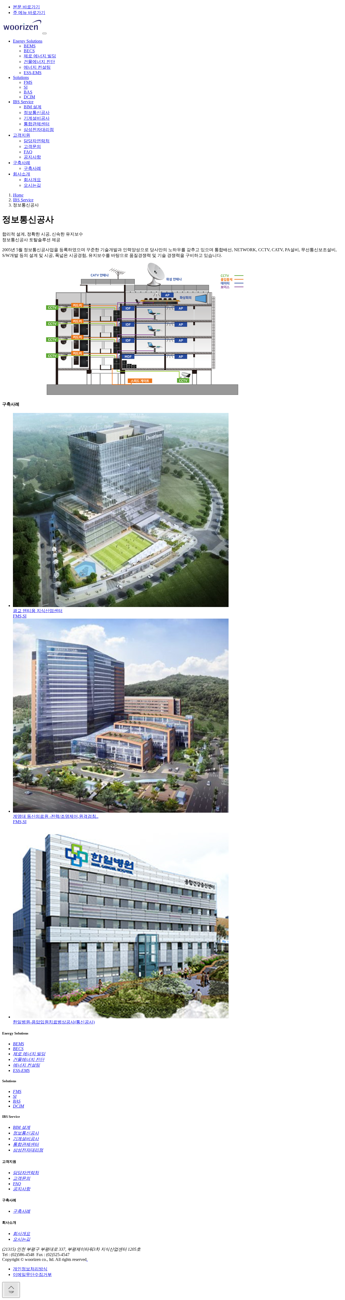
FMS (28, 82)
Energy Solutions (27, 41)
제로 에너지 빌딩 (40, 56)
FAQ (28, 152)
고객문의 (32, 146)
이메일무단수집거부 (32, 1274)
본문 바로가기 (26, 7)
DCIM (29, 97)
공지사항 (32, 157)
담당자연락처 (37, 141)
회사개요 (32, 179)
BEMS (30, 46)
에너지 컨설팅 (37, 67)
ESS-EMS (33, 72)
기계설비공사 (37, 118)
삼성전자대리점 (39, 129)
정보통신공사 (37, 112)
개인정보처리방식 (30, 1269)
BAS (28, 92)
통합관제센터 (37, 124)
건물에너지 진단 (39, 61)
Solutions (21, 77)
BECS (29, 51)
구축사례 (21, 162)
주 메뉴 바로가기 (29, 12)
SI (25, 87)
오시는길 (32, 185)
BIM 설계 (33, 107)
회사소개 (21, 174)
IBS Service (23, 101)
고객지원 (21, 135)
